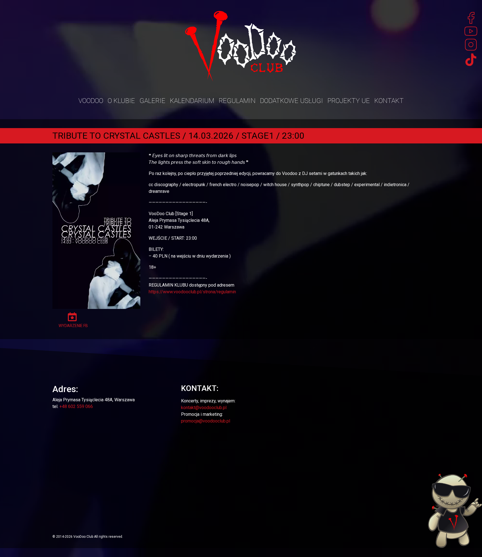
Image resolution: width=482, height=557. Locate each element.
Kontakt (389, 101)
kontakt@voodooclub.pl (203, 407)
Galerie (152, 101)
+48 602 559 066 (76, 406)
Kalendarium (192, 101)
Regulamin (237, 101)
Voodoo (90, 101)
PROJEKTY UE (348, 101)
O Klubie (121, 101)
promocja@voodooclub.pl (205, 421)
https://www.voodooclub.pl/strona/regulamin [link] (192, 291)
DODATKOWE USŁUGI (291, 101)
